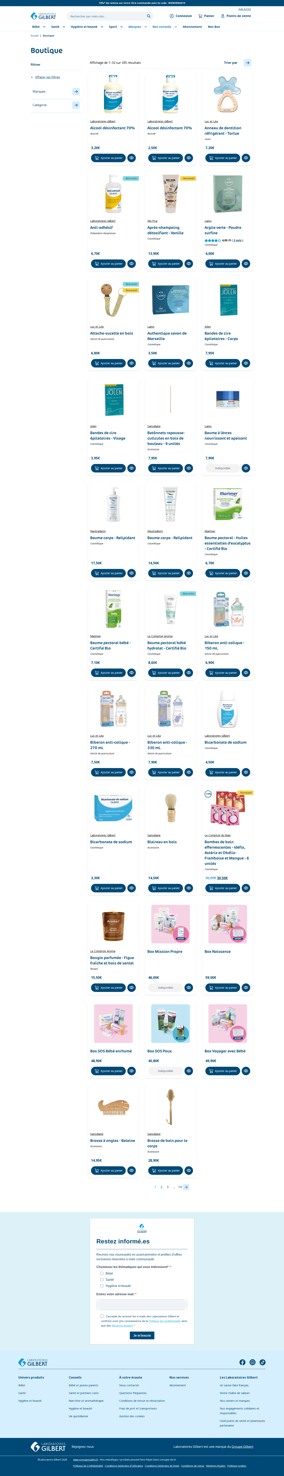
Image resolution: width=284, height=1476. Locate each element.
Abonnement (177, 1385)
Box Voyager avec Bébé (225, 1051)
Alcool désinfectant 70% (112, 127)
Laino (208, 221)
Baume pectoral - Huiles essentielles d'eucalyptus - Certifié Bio (228, 543)
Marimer (210, 531)
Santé (22, 1393)
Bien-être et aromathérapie (86, 1401)
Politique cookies (236, 1466)
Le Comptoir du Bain (218, 835)
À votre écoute (130, 1377)
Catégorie (40, 105)
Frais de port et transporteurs (138, 1408)
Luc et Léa (211, 121)
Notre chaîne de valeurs (235, 1393)
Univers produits (31, 1377)
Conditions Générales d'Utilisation (124, 1466)
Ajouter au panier (111, 158)
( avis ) (237, 240)
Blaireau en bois (162, 841)
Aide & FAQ (244, 9)
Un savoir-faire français (234, 1385)
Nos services (179, 1377)
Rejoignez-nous (83, 1446)
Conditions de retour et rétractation (142, 1401)
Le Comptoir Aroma (160, 636)
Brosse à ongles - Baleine (112, 1140)
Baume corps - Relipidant (112, 537)
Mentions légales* (122, 1325)
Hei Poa (152, 221)
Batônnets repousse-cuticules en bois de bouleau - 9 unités (166, 438)
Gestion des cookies (132, 1416)
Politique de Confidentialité (88, 1466)
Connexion (184, 16)
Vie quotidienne (78, 1416)
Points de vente (239, 16)
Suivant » (186, 1187)
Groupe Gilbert (242, 1446)
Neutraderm (98, 531)
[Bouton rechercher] (148, 16)
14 (180, 1187)
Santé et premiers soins (84, 1393)
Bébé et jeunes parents (83, 1385)
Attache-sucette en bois (111, 333)
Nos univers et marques (235, 1401)
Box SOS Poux (159, 1051)
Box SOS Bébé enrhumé (111, 1051)
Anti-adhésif (101, 227)
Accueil (34, 35)
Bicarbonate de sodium (226, 742)
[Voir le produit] (113, 94)
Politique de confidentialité (165, 1321)
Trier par (230, 63)
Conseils (75, 1377)
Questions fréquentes (133, 1393)
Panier (209, 16)
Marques (39, 91)
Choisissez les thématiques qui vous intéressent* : (133, 1267)
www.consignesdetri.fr (85, 1460)
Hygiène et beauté (30, 1401)
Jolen (208, 327)
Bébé (21, 1385)
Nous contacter (129, 1385)
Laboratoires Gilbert (103, 121)
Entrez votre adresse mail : (115, 1294)
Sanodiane (154, 426)
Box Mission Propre (164, 951)
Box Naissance (218, 951)
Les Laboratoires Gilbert (239, 1377)
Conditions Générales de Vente (162, 1466)
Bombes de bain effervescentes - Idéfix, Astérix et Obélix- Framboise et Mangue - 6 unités (227, 852)
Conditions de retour (192, 1466)
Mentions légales (215, 1466)
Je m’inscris (142, 1335)
